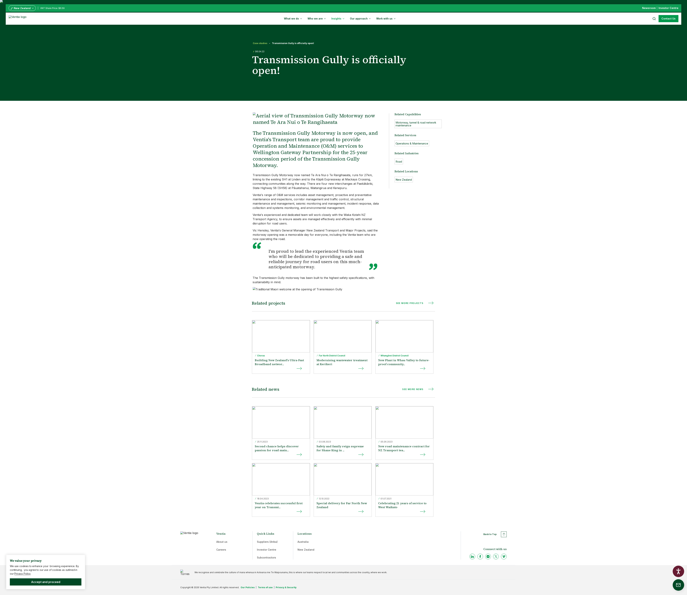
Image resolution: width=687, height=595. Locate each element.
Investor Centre (266, 549)
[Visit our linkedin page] (472, 556)
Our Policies (248, 587)
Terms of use (265, 587)
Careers (221, 549)
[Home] (18, 18)
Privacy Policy (22, 573)
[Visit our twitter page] (496, 556)
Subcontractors (266, 557)
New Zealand (306, 549)
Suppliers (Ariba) (267, 541)
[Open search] (654, 19)
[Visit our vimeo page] (504, 556)
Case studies (260, 43)
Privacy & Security (286, 587)
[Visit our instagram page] (488, 556)
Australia (303, 541)
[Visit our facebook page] (480, 556)
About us (221, 541)
